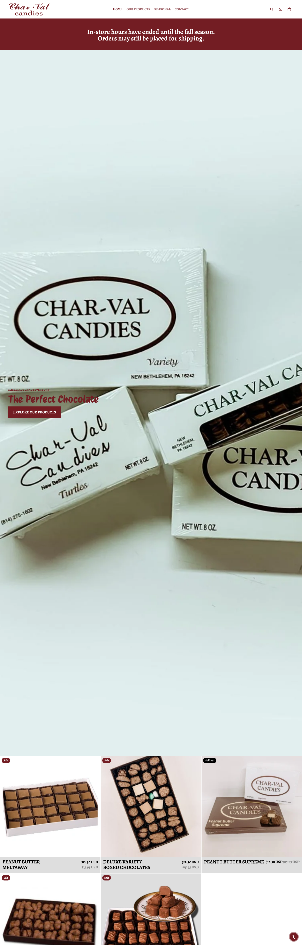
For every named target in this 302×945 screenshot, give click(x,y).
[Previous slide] (6, 806)
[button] (294, 937)
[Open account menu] (280, 9)
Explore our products (34, 412)
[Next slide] (94, 806)
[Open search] (271, 9)
